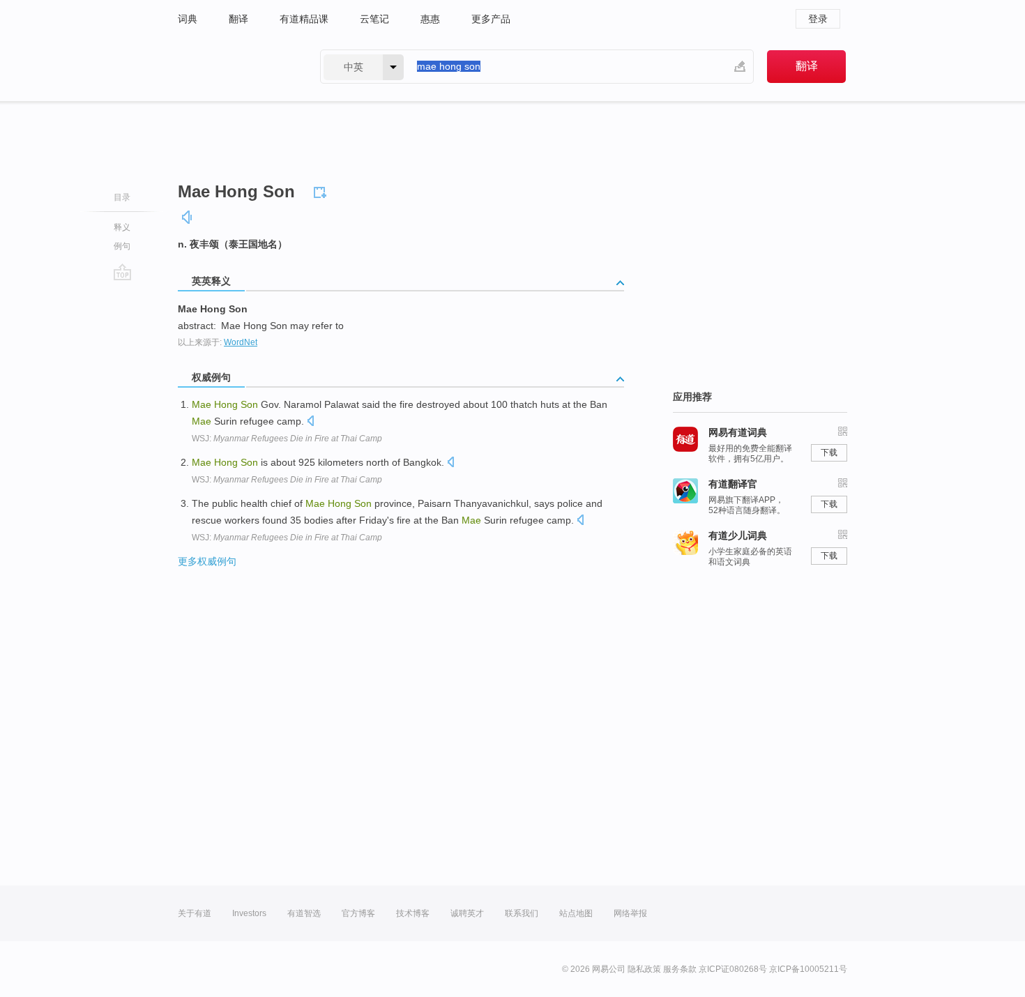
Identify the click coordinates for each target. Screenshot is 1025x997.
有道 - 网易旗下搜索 (235, 66)
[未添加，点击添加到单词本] (322, 190)
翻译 (238, 18)
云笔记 (374, 18)
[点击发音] (310, 422)
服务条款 (680, 969)
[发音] (187, 217)
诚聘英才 (467, 913)
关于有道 (194, 913)
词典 (187, 18)
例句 (122, 246)
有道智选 (304, 913)
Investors (249, 913)
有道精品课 (304, 18)
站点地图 (576, 913)
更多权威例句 (207, 561)
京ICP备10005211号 (808, 969)
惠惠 (430, 18)
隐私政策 (644, 969)
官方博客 (358, 913)
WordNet (240, 342)
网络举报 (630, 913)
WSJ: (287, 438)
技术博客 (413, 913)
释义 (122, 227)
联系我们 (521, 913)
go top (122, 272)
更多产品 (490, 18)
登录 (818, 18)
